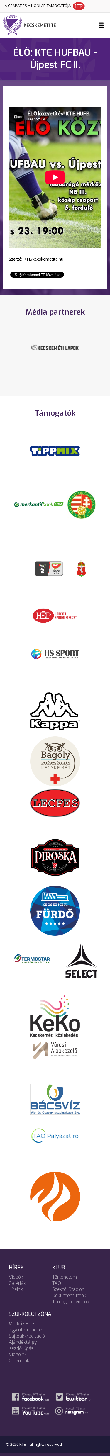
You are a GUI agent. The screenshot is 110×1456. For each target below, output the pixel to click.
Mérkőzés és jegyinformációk (25, 1327)
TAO (56, 1283)
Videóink (18, 1354)
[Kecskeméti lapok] (55, 347)
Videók (16, 1277)
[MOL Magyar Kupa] (49, 568)
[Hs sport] (55, 653)
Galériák (17, 1283)
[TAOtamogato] (55, 1135)
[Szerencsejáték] (55, 450)
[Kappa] (55, 710)
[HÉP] (55, 615)
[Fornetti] (55, 1196)
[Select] (81, 958)
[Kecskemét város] (81, 568)
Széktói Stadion (68, 1289)
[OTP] (39, 504)
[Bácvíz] (55, 1098)
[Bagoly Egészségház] (55, 760)
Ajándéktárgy (23, 1342)
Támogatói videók (70, 1302)
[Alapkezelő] (55, 1049)
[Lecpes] (55, 802)
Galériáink (19, 1361)
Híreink (16, 1289)
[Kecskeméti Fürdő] (55, 910)
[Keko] (55, 1015)
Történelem (64, 1277)
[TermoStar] (35, 958)
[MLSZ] (81, 504)
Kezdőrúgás (21, 1348)
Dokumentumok (69, 1295)
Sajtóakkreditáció (27, 1336)
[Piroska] (55, 857)
